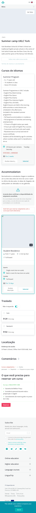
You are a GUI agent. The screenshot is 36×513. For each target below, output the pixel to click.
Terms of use (19, 493)
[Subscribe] (28, 433)
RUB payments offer (10, 496)
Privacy (13, 493)
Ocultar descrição (10, 161)
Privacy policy (20, 496)
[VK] (25, 449)
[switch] (11, 306)
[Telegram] (11, 449)
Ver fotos (30, 12)
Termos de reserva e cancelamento (13, 64)
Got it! (19, 510)
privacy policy (19, 439)
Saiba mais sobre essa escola (18, 59)
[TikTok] (16, 449)
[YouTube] (21, 449)
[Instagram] (7, 449)
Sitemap (7, 493)
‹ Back (3, 37)
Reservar (6, 405)
